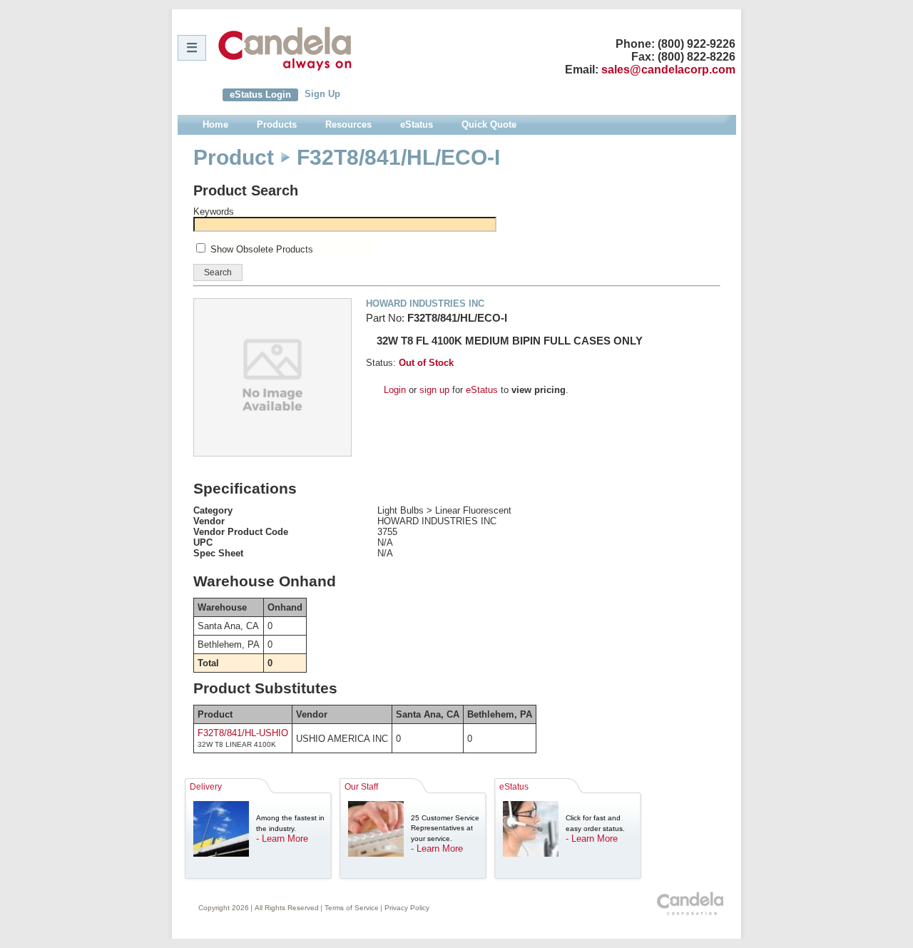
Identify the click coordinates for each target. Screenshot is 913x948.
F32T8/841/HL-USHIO (243, 733)
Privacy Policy (406, 908)
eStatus (482, 389)
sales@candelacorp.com (668, 69)
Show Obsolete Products (261, 249)
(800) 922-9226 (696, 44)
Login (395, 389)
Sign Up (322, 93)
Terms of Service (352, 908)
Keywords (213, 211)
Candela (285, 48)
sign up (434, 389)
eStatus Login (260, 94)
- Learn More (282, 838)
